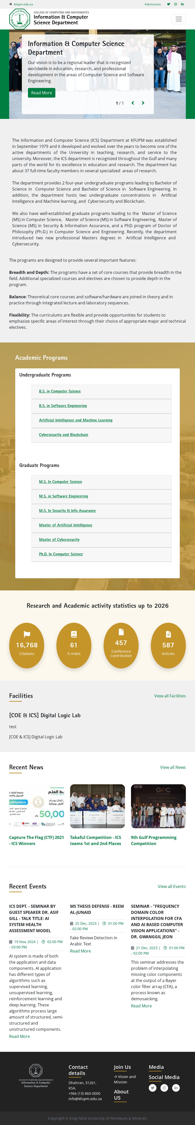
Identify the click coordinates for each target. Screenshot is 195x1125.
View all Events (172, 886)
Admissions (153, 4)
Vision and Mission (125, 1079)
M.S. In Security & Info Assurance (67, 511)
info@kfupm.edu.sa (85, 1098)
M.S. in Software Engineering (63, 497)
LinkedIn (176, 1091)
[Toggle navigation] (179, 19)
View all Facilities (170, 696)
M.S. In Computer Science (60, 482)
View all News (173, 767)
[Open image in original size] (53, 19)
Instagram (164, 1091)
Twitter (153, 1091)
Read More (41, 93)
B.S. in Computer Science (60, 392)
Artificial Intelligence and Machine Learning (75, 421)
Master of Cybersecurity (59, 540)
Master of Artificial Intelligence (65, 526)
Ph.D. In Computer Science (61, 555)
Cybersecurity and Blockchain (63, 435)
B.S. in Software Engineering (63, 406)
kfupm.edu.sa (23, 4)
